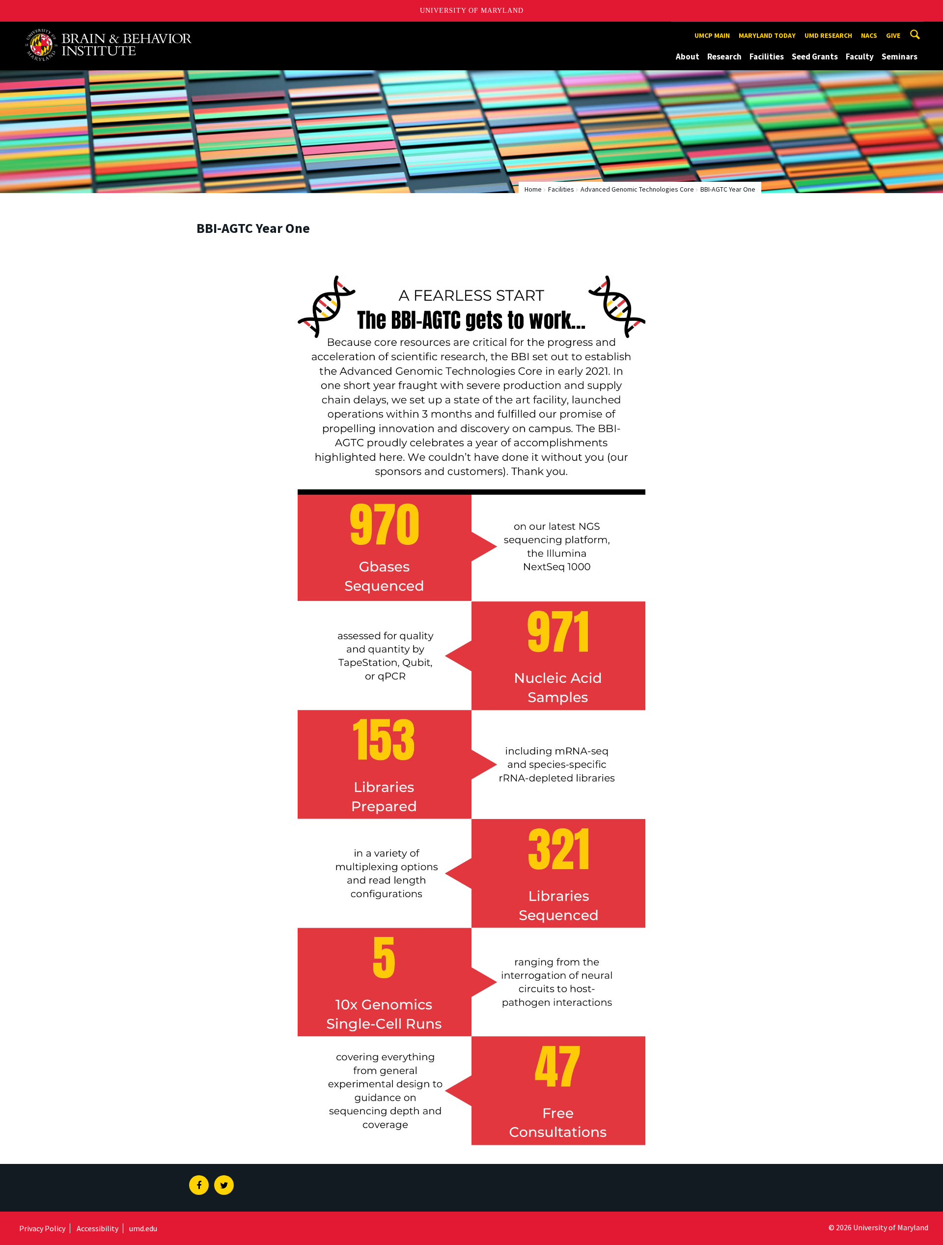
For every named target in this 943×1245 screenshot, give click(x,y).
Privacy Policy (42, 1228)
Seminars (899, 56)
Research (724, 56)
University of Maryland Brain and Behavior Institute (115, 30)
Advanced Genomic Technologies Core (637, 189)
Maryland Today (767, 35)
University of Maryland (472, 10)
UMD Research (828, 35)
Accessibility (97, 1228)
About (687, 56)
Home (533, 189)
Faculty (860, 56)
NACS (869, 35)
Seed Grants (815, 56)
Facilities (766, 56)
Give (893, 35)
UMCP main (712, 35)
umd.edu (143, 1228)
